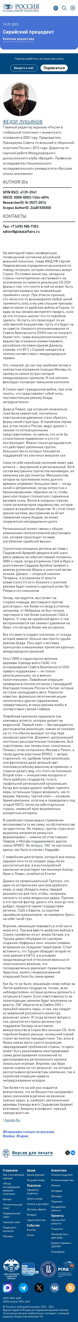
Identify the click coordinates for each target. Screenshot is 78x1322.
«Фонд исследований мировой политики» (11, 1188)
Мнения (55, 1185)
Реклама (8, 1236)
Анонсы (31, 1229)
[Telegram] (23, 1288)
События (33, 1225)
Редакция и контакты (9, 1229)
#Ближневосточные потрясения (28, 1132)
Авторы (7, 1199)
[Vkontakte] (54, 1288)
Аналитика (58, 1170)
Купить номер (34, 1198)
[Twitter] (39, 1288)
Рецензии (56, 1201)
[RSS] (70, 1288)
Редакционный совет (11, 1215)
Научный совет (11, 1222)
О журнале (10, 1170)
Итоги (30, 1235)
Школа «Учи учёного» (58, 1221)
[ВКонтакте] (73, 1152)
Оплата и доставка (37, 1203)
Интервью (56, 1190)
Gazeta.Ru (12, 1120)
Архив (31, 1170)
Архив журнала (35, 1174)
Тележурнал (58, 1251)
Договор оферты (36, 1209)
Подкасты (57, 1228)
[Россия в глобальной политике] (21, 8)
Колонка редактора (18, 38)
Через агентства (36, 1220)
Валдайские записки (58, 1208)
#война (9, 1136)
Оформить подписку (33, 1191)
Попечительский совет (12, 1206)
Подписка (34, 1185)
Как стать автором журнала (13, 1176)
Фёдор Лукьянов (23, 121)
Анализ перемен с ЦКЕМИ (61, 1244)
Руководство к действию (59, 1235)
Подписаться (54, 68)
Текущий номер (36, 1180)
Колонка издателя (62, 1174)
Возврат (32, 1214)
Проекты (57, 1215)
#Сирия (22, 1136)
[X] (67, 1152)
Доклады (56, 1196)
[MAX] (7, 1288)
